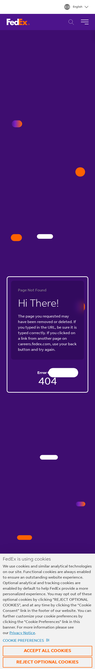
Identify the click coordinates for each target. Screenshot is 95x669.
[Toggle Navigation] (84, 22)
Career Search (69, 22)
